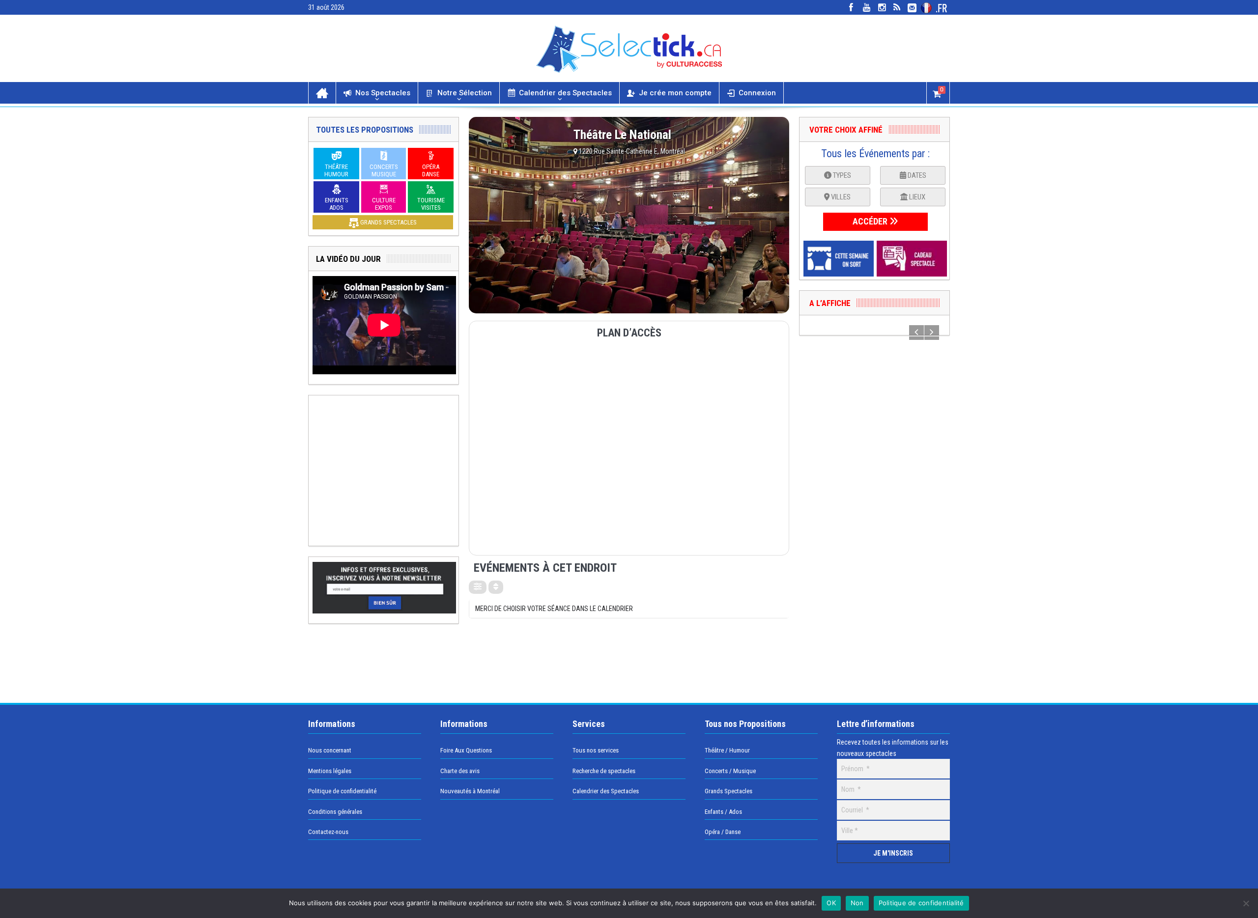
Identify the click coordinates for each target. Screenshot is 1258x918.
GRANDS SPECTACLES (388, 222)
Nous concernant (329, 750)
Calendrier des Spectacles (565, 92)
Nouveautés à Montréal (470, 791)
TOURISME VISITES (431, 203)
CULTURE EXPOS (384, 203)
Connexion (757, 92)
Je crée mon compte (675, 92)
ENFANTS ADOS (336, 203)
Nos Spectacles (382, 92)
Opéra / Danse (723, 831)
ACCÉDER (871, 221)
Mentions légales (329, 771)
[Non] (1246, 903)
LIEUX (916, 197)
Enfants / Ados (723, 811)
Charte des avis (460, 771)
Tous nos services (595, 750)
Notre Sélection (464, 92)
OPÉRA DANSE (430, 170)
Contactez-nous (328, 831)
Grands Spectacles (728, 791)
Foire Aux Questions (466, 750)
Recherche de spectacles (603, 771)
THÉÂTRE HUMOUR (336, 170)
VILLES (840, 197)
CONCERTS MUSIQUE (384, 170)
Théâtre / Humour (727, 750)
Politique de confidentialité (342, 791)
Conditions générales (335, 811)
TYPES (841, 175)
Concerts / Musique (730, 771)
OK (831, 903)
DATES (916, 175)
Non (857, 903)
